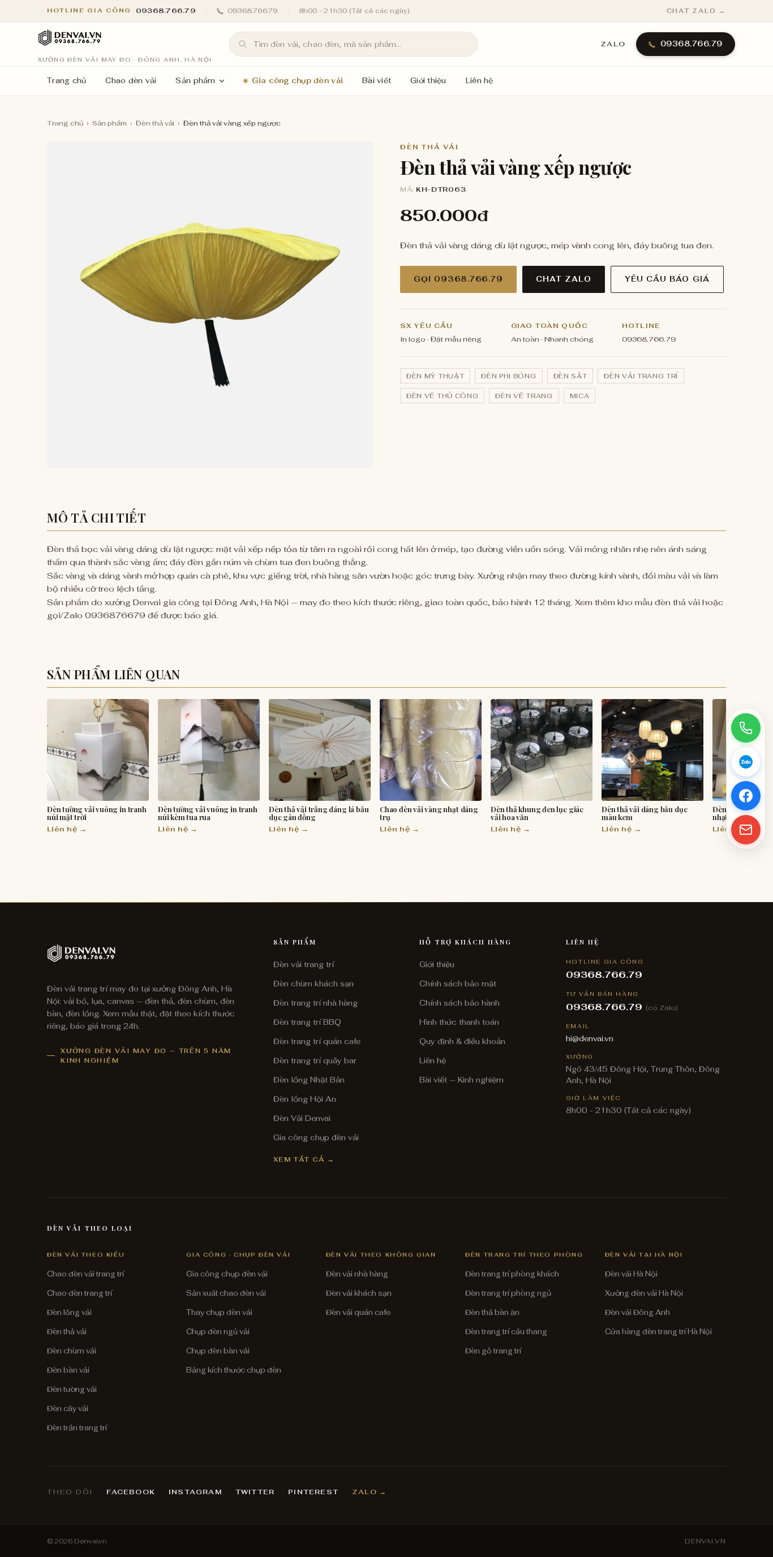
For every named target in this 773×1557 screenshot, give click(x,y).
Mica (580, 395)
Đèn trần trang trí (77, 1428)
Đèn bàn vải (68, 1370)
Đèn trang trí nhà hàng (315, 1003)
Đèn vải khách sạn (359, 1293)
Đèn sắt (570, 376)
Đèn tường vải (72, 1389)
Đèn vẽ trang (523, 395)
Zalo (613, 44)
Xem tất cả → (304, 1159)
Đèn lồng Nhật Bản (309, 1080)
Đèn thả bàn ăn (492, 1312)
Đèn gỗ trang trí (493, 1351)
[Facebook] (746, 795)
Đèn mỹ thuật (435, 376)
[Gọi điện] (746, 728)
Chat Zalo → (696, 11)
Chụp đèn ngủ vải (218, 1331)
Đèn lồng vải (69, 1312)
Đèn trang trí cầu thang (506, 1331)
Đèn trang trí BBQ (307, 1022)
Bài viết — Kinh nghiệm (461, 1080)
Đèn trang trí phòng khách (512, 1274)
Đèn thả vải (155, 123)
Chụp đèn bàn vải (218, 1351)
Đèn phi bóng (508, 376)
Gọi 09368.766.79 (458, 279)
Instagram (195, 1491)
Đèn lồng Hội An (304, 1099)
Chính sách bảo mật (457, 983)
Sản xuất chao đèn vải (226, 1293)
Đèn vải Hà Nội (631, 1274)
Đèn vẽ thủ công (442, 395)
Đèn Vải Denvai (301, 1118)
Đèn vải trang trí (641, 376)
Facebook (130, 1491)
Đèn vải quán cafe (358, 1312)
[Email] (746, 829)
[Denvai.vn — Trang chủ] (69, 38)
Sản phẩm (195, 80)
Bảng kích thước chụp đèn (233, 1370)
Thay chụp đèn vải (219, 1312)
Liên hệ (479, 80)
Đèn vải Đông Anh (637, 1312)
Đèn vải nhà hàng (357, 1274)
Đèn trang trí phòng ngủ (508, 1293)
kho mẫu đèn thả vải (658, 602)
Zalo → (369, 1491)
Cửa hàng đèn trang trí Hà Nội (658, 1331)
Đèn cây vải (67, 1408)
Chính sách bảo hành (459, 1003)
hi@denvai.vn (589, 1038)
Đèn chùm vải (71, 1351)
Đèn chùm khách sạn (313, 983)
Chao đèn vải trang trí (85, 1274)
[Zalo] (746, 762)
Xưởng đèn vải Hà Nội (644, 1293)
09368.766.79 (252, 10)
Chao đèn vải (130, 80)
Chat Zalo (563, 279)
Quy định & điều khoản (462, 1041)
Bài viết (376, 80)
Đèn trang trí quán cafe (316, 1041)
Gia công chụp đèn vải (297, 80)
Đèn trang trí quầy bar (315, 1060)
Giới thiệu (428, 80)
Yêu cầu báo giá (667, 279)
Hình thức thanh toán (459, 1022)
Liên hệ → (67, 829)
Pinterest (313, 1491)
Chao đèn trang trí (79, 1293)
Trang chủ (66, 80)
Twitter (254, 1491)
